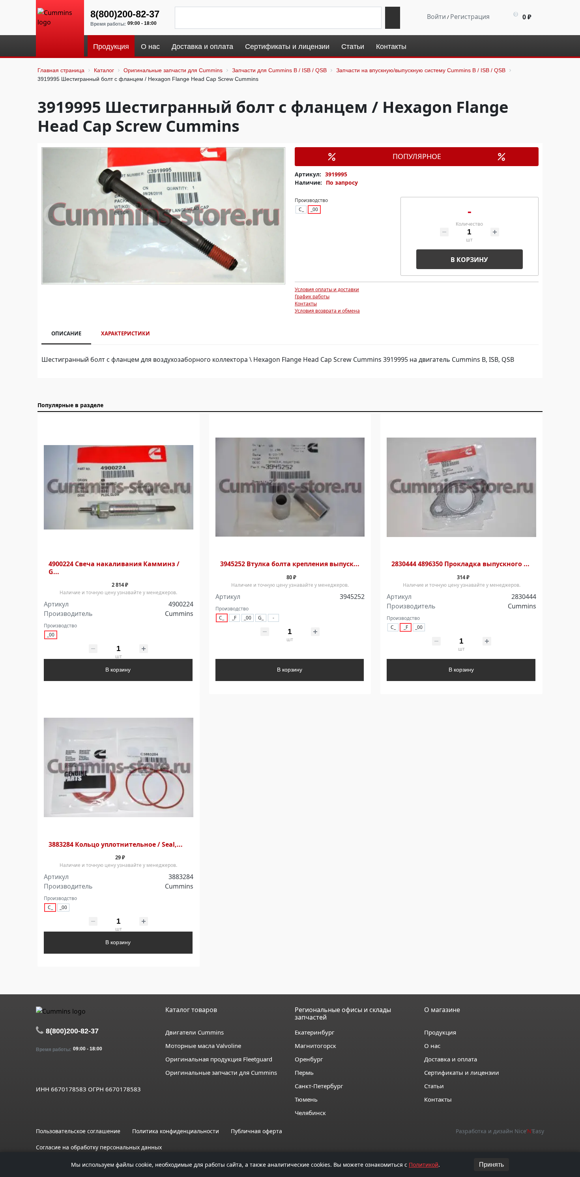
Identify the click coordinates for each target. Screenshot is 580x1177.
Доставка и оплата (450, 1059)
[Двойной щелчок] (42, 1071)
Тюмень (306, 1099)
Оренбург (309, 1059)
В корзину (469, 259)
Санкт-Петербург (319, 1086)
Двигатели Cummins (194, 1032)
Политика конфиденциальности (175, 1131)
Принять (491, 1164)
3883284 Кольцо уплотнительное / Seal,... (116, 844)
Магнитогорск (315, 1046)
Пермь (304, 1072)
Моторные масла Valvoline (203, 1046)
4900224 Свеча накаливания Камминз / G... (114, 567)
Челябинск (310, 1113)
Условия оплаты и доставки (327, 289)
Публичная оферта (256, 1131)
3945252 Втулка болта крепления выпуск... (289, 564)
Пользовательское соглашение (78, 1131)
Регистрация (470, 16)
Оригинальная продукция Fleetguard (218, 1059)
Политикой (423, 1164)
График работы (312, 296)
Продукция (440, 1032)
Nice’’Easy (529, 1131)
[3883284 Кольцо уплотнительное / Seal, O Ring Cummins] (118, 767)
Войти (436, 16)
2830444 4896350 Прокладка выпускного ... (460, 564)
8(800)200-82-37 (124, 14)
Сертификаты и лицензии (461, 1072)
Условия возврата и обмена (327, 310)
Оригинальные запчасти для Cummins (221, 1072)
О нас (432, 1046)
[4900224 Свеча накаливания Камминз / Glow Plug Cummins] (118, 487)
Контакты (306, 303)
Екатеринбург (315, 1032)
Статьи (434, 1086)
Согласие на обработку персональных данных (99, 1147)
